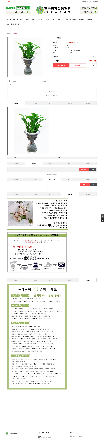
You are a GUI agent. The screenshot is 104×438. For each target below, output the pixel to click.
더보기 (92, 169)
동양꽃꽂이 (89, 19)
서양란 (33, 19)
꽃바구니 (15, 19)
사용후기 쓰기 (84, 169)
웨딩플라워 (81, 19)
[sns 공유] (49, 84)
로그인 (90, 1)
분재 (53, 19)
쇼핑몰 (8, 1)
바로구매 (62, 65)
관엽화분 (58, 19)
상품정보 (16, 103)
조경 (7, 24)
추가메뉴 (96, 1)
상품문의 (52, 103)
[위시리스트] (94, 65)
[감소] (82, 57)
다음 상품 (44, 81)
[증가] (87, 57)
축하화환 (40, 19)
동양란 (27, 19)
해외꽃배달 (73, 19)
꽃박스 (22, 19)
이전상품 (14, 81)
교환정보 (88, 103)
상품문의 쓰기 (85, 184)
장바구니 (78, 65)
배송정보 (70, 103)
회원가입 (84, 1)
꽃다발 (9, 19)
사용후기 (34, 103)
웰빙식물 (65, 19)
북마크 (14, 1)
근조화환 (47, 19)
